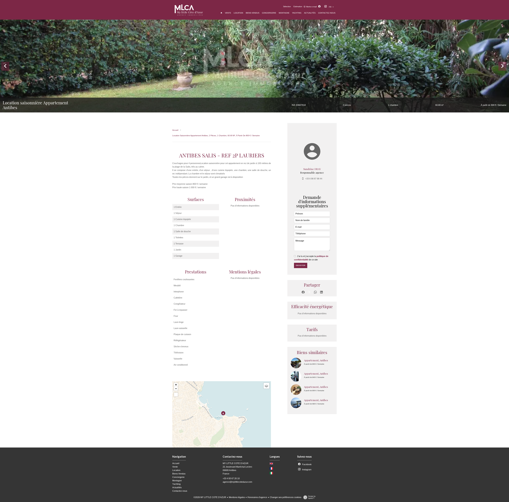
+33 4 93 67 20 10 (231, 478)
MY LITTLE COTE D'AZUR (235, 463)
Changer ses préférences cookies (285, 497)
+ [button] (176, 384)
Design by (311, 497)
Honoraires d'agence (257, 497)
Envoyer (301, 265)
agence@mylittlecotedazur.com (237, 482)
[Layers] (266, 386)
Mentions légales (237, 497)
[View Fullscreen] (176, 395)
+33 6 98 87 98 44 (313, 179)
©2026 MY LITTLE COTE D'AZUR (210, 497)
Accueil (175, 130)
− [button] (176, 388)
